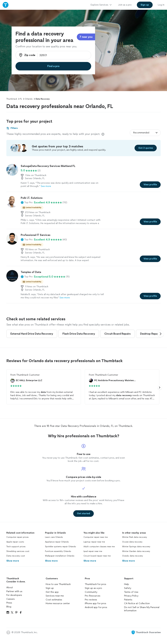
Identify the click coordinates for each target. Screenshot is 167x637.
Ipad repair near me (93, 551)
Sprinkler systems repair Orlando (60, 546)
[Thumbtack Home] (5, 5)
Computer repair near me (96, 537)
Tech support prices (15, 546)
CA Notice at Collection (137, 603)
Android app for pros (96, 607)
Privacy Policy (131, 595)
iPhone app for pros (95, 603)
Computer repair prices (17, 537)
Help (126, 584)
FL (21, 99)
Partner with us (14, 591)
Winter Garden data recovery (136, 551)
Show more (12, 560)
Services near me (55, 595)
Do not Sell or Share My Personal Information (141, 609)
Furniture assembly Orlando (58, 551)
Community (91, 592)
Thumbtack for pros (95, 584)
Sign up (50, 588)
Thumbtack (11, 99)
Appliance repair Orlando (57, 542)
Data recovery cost (15, 556)
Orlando (29, 99)
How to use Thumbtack (58, 584)
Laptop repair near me (94, 542)
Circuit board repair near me (97, 556)
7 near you (85, 36)
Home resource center (58, 603)
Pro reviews (91, 599)
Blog (8, 606)
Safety (127, 588)
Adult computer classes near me (99, 546)
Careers (10, 599)
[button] (27, 202)
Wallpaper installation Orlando (59, 556)
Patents (128, 599)
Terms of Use (131, 592)
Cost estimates (54, 599)
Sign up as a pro (93, 588)
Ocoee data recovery (132, 542)
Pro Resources (92, 595)
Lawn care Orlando (54, 537)
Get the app (52, 592)
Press (9, 602)
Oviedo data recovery (132, 556)
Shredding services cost (17, 551)
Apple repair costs (15, 542)
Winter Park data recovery (134, 537)
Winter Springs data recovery (136, 546)
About (9, 587)
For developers (14, 595)
